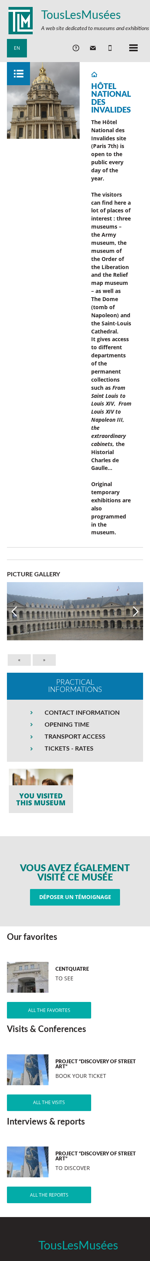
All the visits (49, 1102)
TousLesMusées (81, 15)
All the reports (49, 1195)
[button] (14, 611)
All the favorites (49, 1010)
